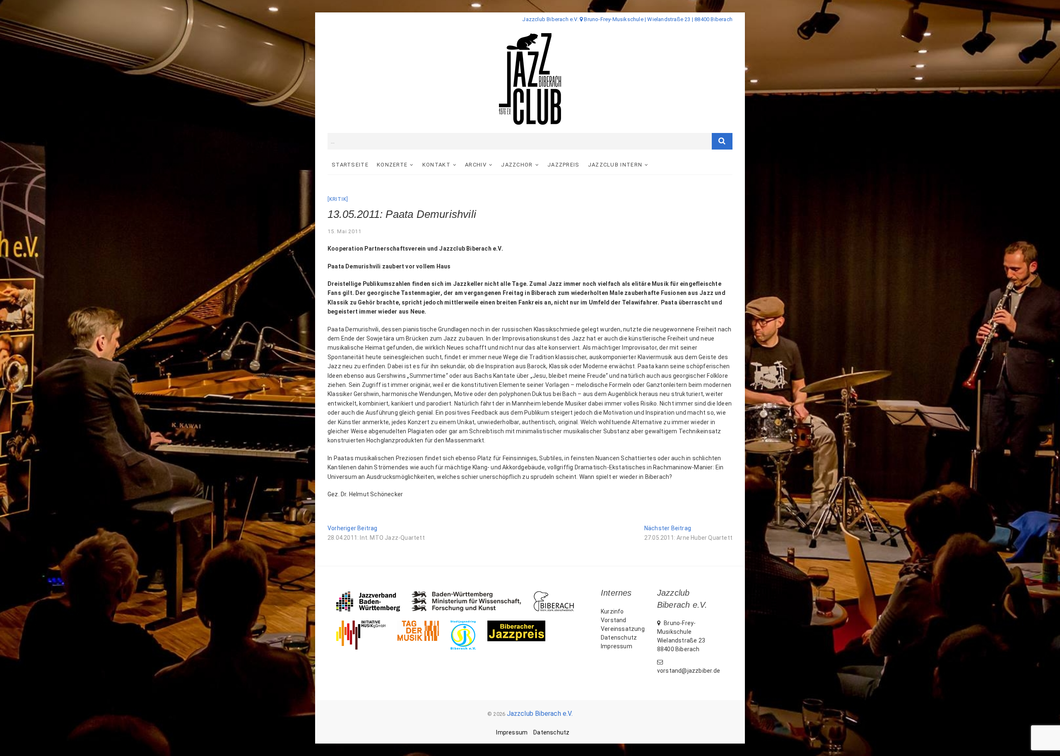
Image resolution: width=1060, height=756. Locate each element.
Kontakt (436, 165)
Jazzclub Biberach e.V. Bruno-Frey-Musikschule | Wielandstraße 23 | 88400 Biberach (627, 19)
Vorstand (613, 620)
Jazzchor (516, 165)
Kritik (338, 199)
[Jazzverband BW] (374, 595)
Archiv (476, 165)
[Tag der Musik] (423, 624)
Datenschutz (619, 637)
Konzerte (392, 165)
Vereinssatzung (623, 629)
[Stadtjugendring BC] (468, 624)
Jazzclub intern (615, 165)
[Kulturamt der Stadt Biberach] (559, 595)
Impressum (616, 646)
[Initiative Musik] (366, 624)
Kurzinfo (612, 611)
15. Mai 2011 (344, 231)
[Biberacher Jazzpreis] (522, 624)
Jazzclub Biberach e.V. (540, 713)
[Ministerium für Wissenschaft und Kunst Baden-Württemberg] (472, 595)
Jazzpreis (563, 165)
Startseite (350, 165)
